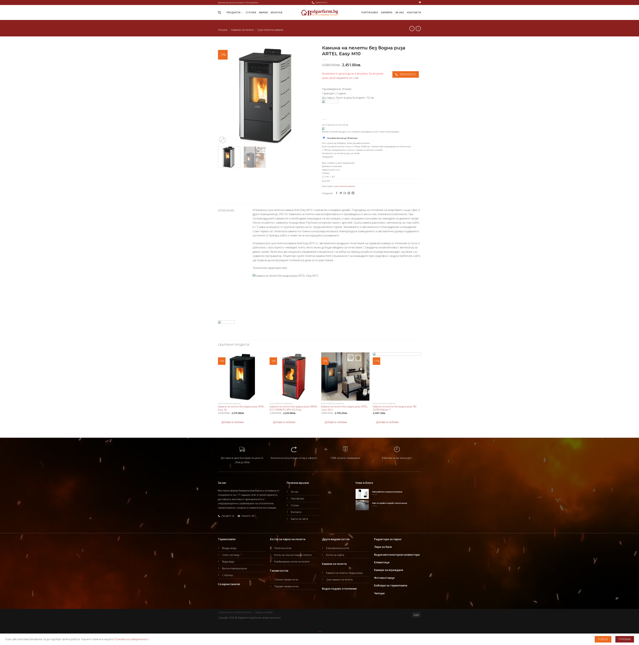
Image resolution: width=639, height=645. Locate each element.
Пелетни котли (282, 548)
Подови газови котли (286, 586)
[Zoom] (222, 140)
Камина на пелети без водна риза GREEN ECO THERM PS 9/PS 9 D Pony (293, 408)
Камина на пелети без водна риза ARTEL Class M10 (344, 408)
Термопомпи (226, 539)
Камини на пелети (242, 30)
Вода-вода (228, 561)
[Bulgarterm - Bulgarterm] (319, 12)
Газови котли (279, 570)
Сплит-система (230, 554)
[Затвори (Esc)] (3, 625)
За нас (399, 12)
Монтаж (276, 12)
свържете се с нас (347, 78)
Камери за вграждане (388, 570)
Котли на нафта (335, 554)
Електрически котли (337, 548)
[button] (231, 422)
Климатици (381, 562)
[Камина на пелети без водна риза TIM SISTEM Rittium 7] (397, 376)
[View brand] (330, 108)
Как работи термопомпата (387, 492)
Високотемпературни (234, 568)
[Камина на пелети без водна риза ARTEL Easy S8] (242, 376)
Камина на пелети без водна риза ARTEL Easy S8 (241, 408)
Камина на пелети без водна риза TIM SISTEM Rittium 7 (394, 408)
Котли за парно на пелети (287, 539)
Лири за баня (383, 547)
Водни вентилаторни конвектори (397, 554)
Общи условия (264, 612)
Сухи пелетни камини (270, 30)
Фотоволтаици (384, 578)
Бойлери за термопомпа (390, 585)
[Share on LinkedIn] (353, 193)
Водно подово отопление (339, 588)
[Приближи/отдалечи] (13, 625)
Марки (263, 12)
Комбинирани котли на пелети (292, 561)
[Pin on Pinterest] (348, 193)
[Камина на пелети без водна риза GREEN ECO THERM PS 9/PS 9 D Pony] (294, 376)
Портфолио (369, 12)
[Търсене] (219, 12)
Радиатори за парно (387, 539)
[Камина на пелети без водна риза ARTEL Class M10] (345, 376)
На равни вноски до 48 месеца (342, 138)
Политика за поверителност (235, 612)
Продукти (233, 12)
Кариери (386, 12)
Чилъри (379, 593)
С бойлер (227, 575)
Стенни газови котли (286, 579)
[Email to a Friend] (344, 193)
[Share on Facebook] (336, 193)
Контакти (414, 12)
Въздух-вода (229, 548)
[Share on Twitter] (340, 193)
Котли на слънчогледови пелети (293, 554)
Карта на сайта (299, 518)
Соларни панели (229, 584)
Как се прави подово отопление (389, 503)
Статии (251, 12)
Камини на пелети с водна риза (344, 572)
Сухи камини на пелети (339, 579)
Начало (222, 30)
